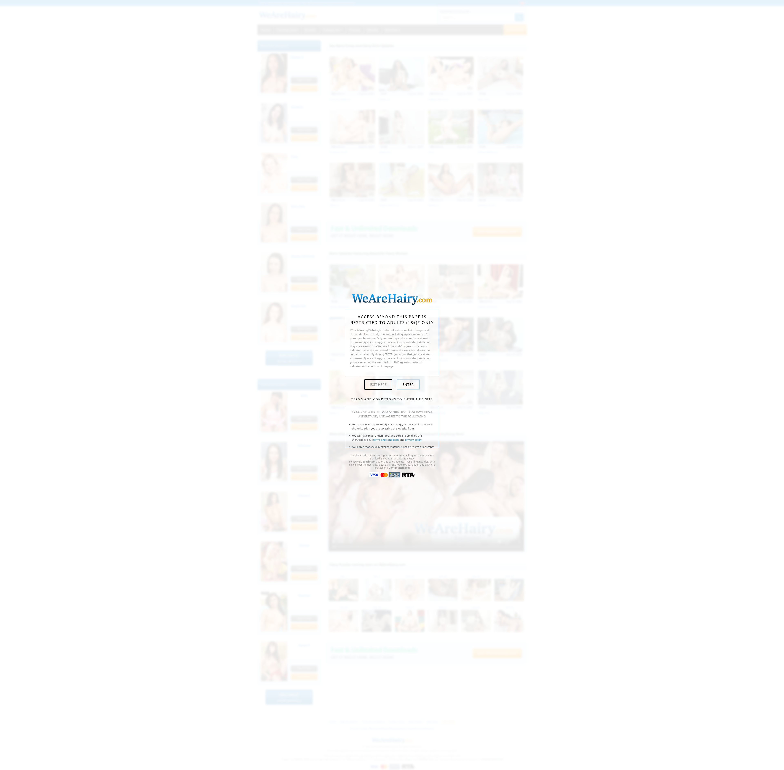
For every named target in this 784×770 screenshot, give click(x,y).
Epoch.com (368, 461)
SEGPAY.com (399, 464)
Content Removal (399, 467)
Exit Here (378, 384)
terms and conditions (386, 440)
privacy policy (413, 440)
